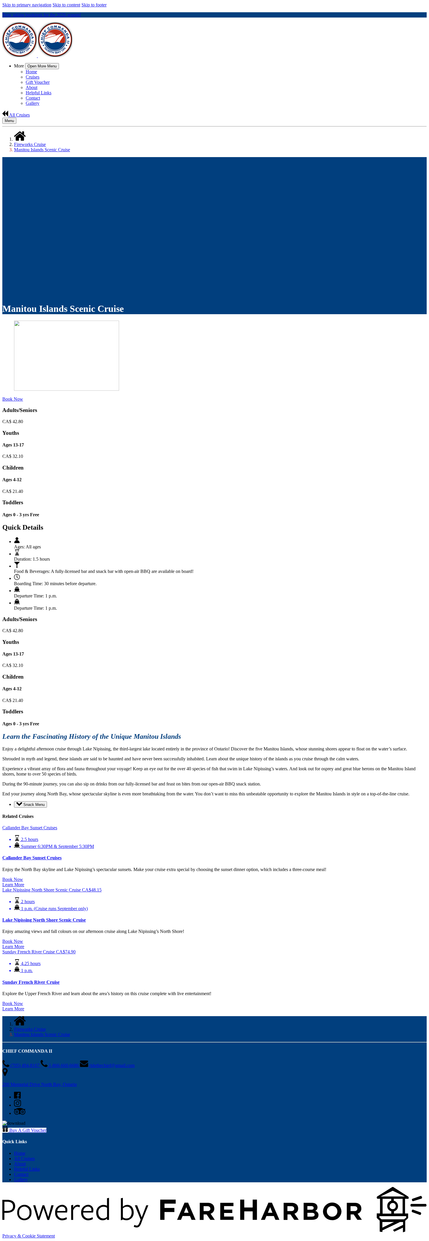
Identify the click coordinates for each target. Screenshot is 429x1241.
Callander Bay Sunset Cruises (32, 857)
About (31, 87)
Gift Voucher (38, 82)
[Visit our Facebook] (17, 1096)
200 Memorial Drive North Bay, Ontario (39, 1084)
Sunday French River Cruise (31, 982)
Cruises (32, 76)
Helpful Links (38, 92)
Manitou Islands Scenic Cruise (42, 149)
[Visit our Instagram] (17, 1105)
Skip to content (66, 4)
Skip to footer (94, 4)
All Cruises (24, 1158)
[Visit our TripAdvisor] (19, 1113)
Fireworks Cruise (30, 144)
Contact (33, 97)
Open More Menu (42, 66)
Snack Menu (33, 804)
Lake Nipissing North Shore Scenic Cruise (44, 919)
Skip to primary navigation (26, 4)
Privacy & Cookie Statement (28, 1235)
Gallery (32, 103)
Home (31, 71)
